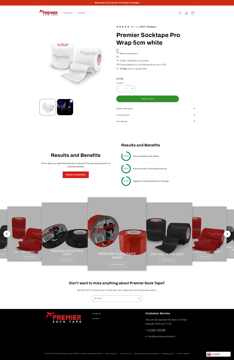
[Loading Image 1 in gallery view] (48, 107)
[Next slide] (227, 234)
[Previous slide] (6, 234)
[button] (69, 13)
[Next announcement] (194, 2)
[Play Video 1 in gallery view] (65, 107)
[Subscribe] (139, 298)
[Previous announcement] (40, 2)
